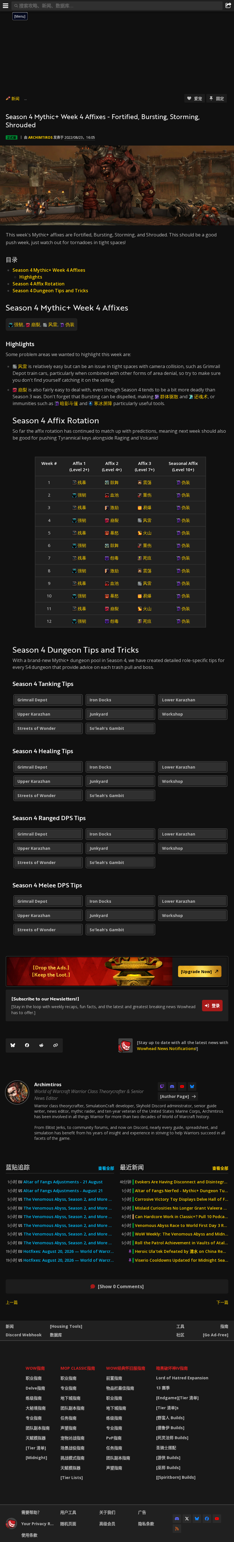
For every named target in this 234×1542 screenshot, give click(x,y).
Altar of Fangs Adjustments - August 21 (63, 1190)
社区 (180, 1334)
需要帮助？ (31, 1512)
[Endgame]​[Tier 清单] (177, 1397)
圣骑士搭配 (166, 1447)
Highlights (30, 277)
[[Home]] (11, 1527)
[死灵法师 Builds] (172, 1437)
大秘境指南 (36, 1408)
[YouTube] (182, 1086)
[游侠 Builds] (168, 1457)
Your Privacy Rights (38, 1523)
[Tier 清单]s (167, 1407)
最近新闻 (132, 1167)
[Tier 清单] (36, 1448)
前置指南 (114, 1378)
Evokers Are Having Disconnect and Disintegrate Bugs (181, 1181)
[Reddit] (41, 1045)
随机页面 (68, 1523)
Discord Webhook (24, 1334)
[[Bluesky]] (13, 1045)
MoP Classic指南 (77, 1368)
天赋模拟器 (36, 1438)
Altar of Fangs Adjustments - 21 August (63, 1181)
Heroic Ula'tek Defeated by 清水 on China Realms (181, 1251)
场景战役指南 (72, 1448)
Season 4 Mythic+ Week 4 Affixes (49, 270)
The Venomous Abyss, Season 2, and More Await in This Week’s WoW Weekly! (68, 1199)
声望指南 (68, 1428)
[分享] (228, 5)
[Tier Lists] (71, 1477)
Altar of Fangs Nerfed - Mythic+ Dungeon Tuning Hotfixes (181, 1190)
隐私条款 (146, 1523)
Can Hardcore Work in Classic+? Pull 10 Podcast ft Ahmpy (181, 1216)
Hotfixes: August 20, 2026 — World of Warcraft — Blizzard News (68, 1251)
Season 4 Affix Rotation (38, 284)
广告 (142, 1512)
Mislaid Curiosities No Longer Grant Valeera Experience (181, 1208)
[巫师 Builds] (168, 1467)
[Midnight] (36, 1457)
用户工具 (68, 1512)
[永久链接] (56, 1045)
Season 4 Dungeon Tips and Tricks (50, 290)
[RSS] (177, 1528)
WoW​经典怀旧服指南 (125, 1368)
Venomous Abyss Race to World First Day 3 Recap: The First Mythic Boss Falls (181, 1225)
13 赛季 (163, 1387)
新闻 (15, 98)
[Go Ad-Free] (215, 1334)
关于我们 (107, 1512)
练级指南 (34, 1398)
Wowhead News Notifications (166, 1048)
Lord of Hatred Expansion (182, 1377)
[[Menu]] (5, 5)
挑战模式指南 (72, 1458)
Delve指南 (35, 1388)
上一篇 (12, 1302)
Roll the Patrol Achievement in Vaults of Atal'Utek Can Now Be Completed (181, 1242)
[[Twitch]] (162, 1086)
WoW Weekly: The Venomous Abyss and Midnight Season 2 (181, 1234)
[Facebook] (27, 1045)
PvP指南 (114, 1438)
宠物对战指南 (72, 1438)
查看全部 (106, 1168)
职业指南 (34, 1378)
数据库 (56, 1334)
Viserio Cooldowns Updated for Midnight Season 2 (181, 1260)
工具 (180, 1326)
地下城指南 (70, 1398)
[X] (187, 1518)
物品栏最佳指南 (120, 1388)
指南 (224, 1326)
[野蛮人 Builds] (170, 1417)
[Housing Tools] (66, 1326)
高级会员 (107, 1523)
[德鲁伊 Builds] (170, 1427)
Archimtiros (40, 137)
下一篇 (222, 1302)
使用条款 (29, 1535)
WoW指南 (35, 1368)
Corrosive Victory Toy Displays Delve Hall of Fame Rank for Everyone (181, 1199)
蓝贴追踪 (18, 1167)
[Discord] (172, 1086)
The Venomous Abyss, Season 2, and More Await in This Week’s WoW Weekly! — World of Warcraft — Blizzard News (68, 1234)
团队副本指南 (38, 1428)
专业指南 (34, 1418)
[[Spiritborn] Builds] (175, 1477)
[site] (125, 1045)
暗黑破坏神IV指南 (172, 1368)
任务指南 (68, 1418)
